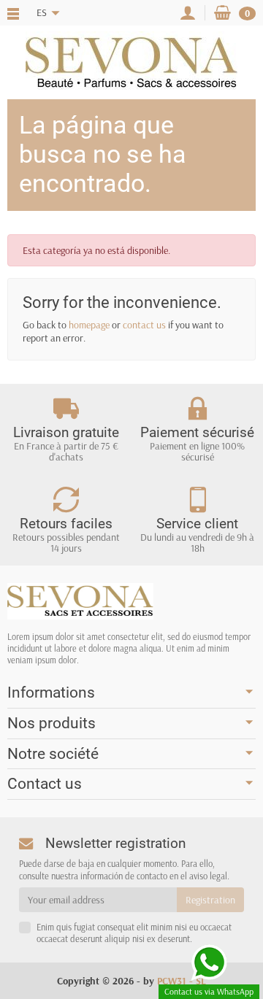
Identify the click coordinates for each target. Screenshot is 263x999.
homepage (89, 324)
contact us (144, 324)
